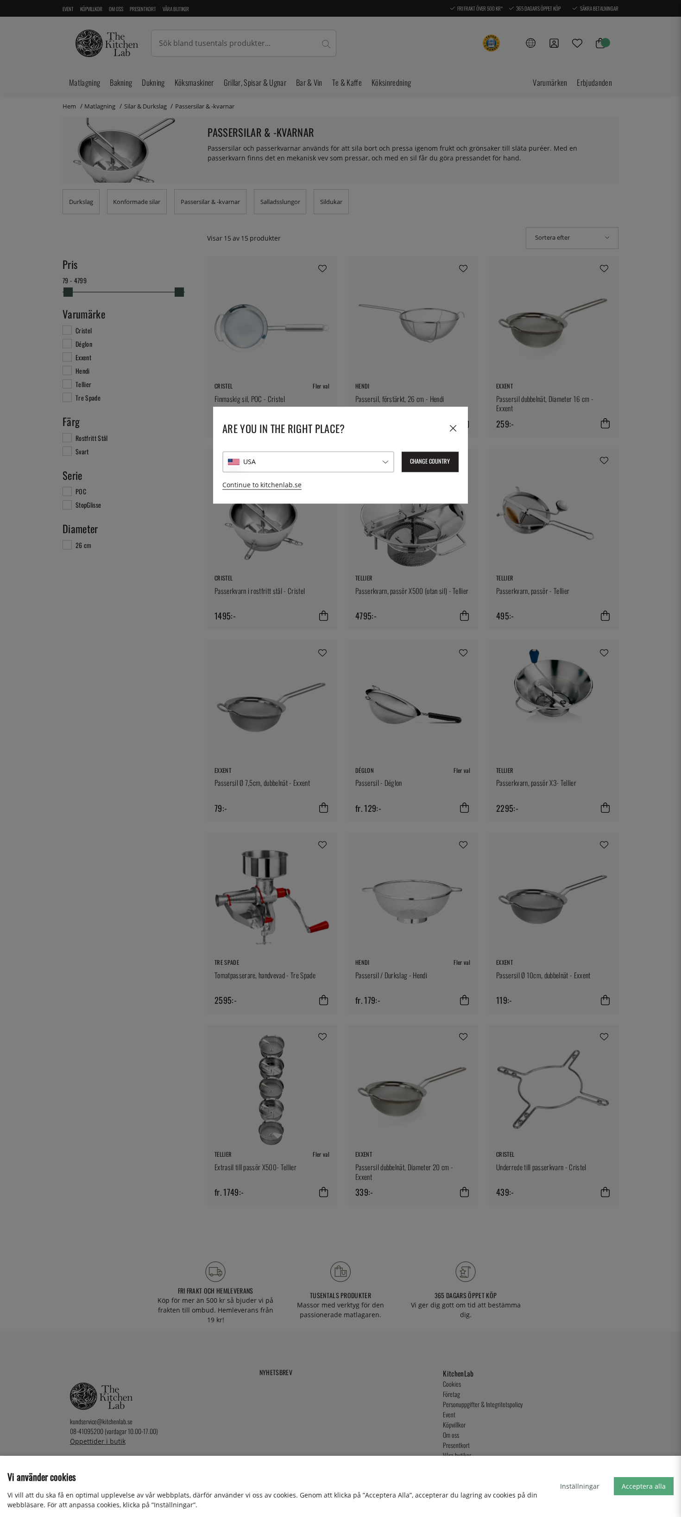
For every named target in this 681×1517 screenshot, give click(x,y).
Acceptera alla (644, 1486)
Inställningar (579, 1486)
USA (249, 461)
